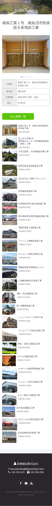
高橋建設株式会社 (27, 463)
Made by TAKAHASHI (26, 495)
